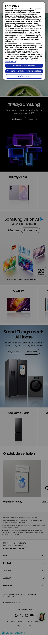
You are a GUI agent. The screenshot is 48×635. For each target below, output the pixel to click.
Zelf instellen (24, 76)
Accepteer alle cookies (24, 66)
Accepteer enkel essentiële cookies (24, 71)
